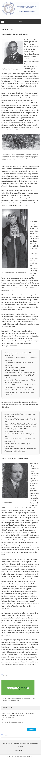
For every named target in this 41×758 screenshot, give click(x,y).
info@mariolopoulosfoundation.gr (12, 722)
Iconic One (10, 756)
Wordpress (30, 756)
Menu (20, 21)
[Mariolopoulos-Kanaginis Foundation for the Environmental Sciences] (20, 15)
